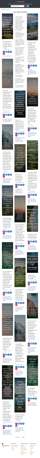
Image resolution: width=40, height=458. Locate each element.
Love (31, 451)
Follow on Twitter (14, 446)
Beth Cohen (19, 421)
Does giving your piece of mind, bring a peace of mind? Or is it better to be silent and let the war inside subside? (19, 294)
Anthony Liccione (20, 182)
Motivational (32, 445)
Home (3, 9)
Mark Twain (23, 446)
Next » (23, 437)
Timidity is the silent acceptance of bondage (32, 277)
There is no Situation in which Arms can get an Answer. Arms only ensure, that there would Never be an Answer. (19, 124)
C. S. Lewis (23, 451)
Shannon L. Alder (7, 290)
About (17, 4)
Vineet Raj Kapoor (20, 131)
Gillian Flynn (31, 63)
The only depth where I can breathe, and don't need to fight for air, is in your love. (32, 391)
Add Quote (29, 4)
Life (30, 449)
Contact (13, 4)
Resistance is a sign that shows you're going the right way (32, 236)
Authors (10, 4)
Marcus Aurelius (24, 449)
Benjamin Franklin (24, 452)
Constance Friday (32, 239)
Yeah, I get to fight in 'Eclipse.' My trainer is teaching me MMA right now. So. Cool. (7, 45)
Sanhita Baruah (19, 364)
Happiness (32, 452)
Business (31, 446)
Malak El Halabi (19, 243)
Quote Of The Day (23, 4)
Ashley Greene (7, 49)
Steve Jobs (23, 445)
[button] (28, 6)
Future (31, 454)
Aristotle (22, 454)
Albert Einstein (23, 448)
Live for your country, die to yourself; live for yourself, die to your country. (19, 178)
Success (31, 448)
